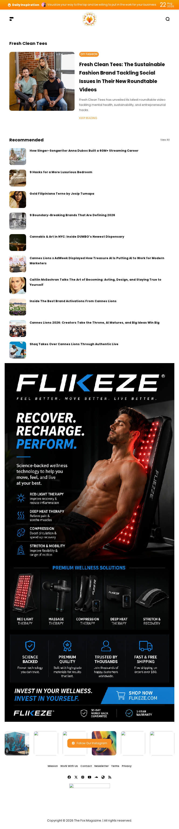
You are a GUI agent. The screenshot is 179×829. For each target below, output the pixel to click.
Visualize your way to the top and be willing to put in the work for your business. (102, 5)
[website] (103, 777)
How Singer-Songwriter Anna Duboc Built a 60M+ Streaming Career (84, 151)
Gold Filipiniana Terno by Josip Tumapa (62, 194)
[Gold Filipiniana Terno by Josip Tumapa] (17, 199)
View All (165, 140)
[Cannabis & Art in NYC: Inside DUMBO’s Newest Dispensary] (17, 242)
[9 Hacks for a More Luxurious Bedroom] (17, 178)
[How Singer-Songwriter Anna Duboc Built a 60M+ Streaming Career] (17, 156)
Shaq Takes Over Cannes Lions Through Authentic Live (74, 344)
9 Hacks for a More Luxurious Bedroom (61, 172)
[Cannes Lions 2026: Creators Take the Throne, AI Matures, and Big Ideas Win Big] (17, 328)
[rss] (109, 777)
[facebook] (69, 777)
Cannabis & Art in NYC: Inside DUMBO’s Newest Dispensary (77, 237)
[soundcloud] (96, 777)
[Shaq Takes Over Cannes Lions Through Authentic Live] (17, 350)
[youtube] (89, 777)
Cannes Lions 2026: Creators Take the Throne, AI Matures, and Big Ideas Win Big (94, 323)
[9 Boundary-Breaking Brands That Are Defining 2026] (17, 221)
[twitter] (76, 777)
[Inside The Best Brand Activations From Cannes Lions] (17, 307)
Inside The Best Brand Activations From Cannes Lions (73, 301)
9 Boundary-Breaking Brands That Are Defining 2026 (72, 215)
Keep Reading (88, 118)
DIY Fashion (89, 54)
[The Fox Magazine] (89, 19)
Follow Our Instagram (92, 743)
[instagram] (82, 777)
